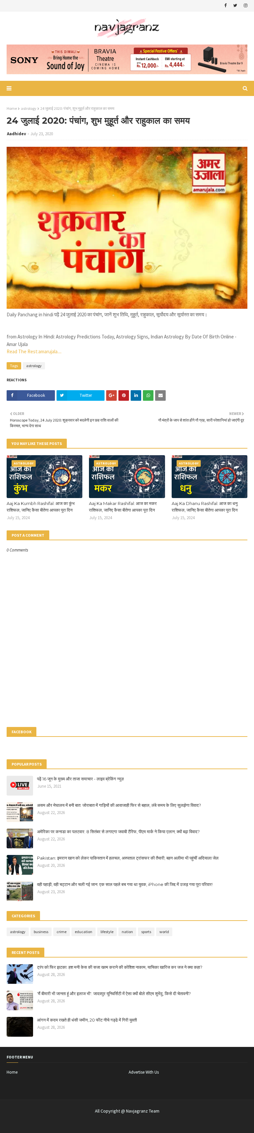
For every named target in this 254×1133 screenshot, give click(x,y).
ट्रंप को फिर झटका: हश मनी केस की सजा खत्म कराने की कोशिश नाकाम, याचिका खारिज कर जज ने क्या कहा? (119, 967)
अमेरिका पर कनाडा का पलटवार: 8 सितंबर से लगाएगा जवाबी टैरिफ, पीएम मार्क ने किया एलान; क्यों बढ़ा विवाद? (118, 831)
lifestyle (107, 931)
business (41, 931)
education (83, 931)
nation (127, 931)
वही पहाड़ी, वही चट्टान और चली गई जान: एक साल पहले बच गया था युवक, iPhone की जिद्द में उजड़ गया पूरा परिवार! (125, 884)
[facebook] (225, 5)
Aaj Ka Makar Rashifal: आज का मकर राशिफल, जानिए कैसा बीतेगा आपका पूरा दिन (123, 507)
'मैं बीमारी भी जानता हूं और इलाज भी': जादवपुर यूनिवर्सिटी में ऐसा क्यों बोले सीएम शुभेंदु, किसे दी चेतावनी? (114, 993)
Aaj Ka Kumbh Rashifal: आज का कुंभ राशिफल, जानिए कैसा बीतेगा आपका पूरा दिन (41, 507)
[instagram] (244, 5)
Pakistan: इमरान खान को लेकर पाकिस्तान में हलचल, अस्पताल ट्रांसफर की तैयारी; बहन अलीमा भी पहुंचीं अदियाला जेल (128, 858)
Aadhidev (16, 134)
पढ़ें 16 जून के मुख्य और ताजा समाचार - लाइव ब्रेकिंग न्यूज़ (80, 778)
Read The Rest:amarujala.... (34, 351)
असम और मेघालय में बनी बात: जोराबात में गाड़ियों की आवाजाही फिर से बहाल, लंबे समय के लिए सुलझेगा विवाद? (119, 805)
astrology (28, 108)
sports (146, 931)
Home (12, 108)
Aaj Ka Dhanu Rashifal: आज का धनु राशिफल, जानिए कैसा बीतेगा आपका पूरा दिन (204, 507)
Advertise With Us (144, 1072)
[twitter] (235, 5)
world (164, 931)
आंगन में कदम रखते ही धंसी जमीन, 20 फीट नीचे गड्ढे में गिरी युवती (87, 1020)
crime (61, 931)
